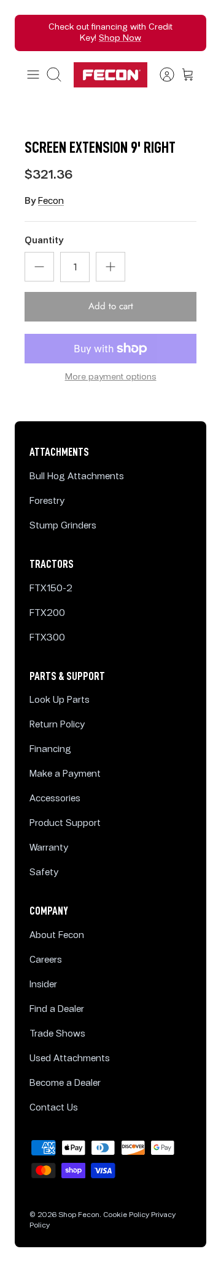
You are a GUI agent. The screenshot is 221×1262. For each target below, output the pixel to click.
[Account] (160, 74)
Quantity (44, 240)
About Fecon (56, 935)
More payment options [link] (111, 377)
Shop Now (120, 38)
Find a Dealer (56, 1009)
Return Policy (57, 724)
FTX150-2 (50, 588)
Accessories (54, 798)
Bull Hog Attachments (76, 476)
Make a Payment (65, 774)
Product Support (65, 823)
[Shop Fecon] (110, 74)
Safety (43, 872)
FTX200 (47, 613)
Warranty (48, 848)
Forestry (46, 501)
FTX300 (47, 638)
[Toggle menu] (33, 74)
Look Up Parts (59, 700)
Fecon (51, 201)
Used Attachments (69, 1058)
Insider (43, 984)
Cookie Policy (126, 1215)
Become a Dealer (65, 1083)
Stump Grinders (62, 526)
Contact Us (53, 1108)
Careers (45, 960)
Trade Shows (57, 1034)
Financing (50, 749)
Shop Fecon (78, 1215)
